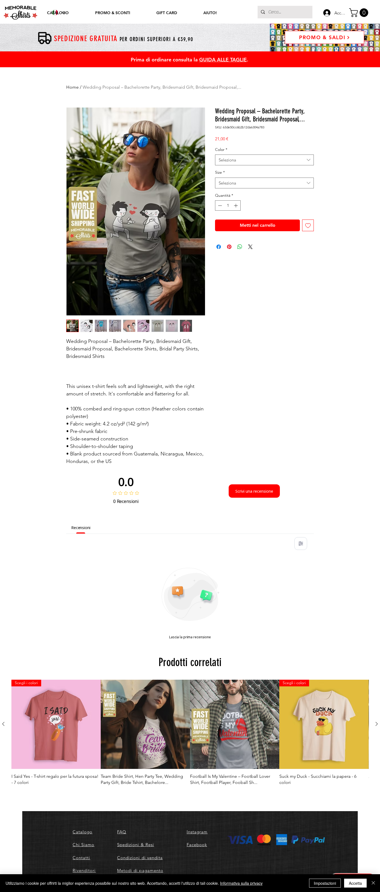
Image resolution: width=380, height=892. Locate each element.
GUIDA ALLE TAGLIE (223, 59)
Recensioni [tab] (80, 527)
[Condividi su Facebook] (218, 246)
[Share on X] (250, 246)
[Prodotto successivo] (376, 724)
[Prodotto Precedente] (3, 724)
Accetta (355, 883)
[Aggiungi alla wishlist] (308, 225)
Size (220, 172)
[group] (190, 732)
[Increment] (236, 205)
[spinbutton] (228, 205)
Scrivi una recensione (254, 491)
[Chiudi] (373, 883)
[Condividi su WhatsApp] (239, 246)
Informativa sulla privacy (241, 883)
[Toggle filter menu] (300, 543)
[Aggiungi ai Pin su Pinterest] (229, 246)
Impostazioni (325, 883)
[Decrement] (219, 205)
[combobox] (264, 160)
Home (72, 87)
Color (221, 149)
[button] (359, 12)
